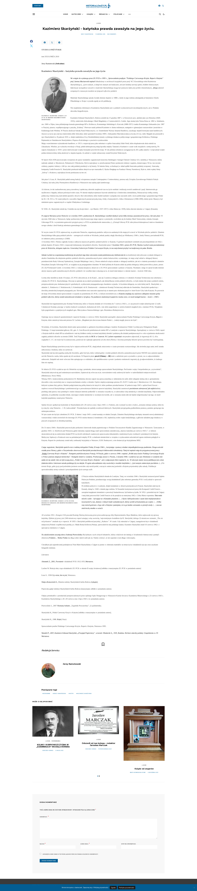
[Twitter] (163, 6)
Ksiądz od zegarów (144, 769)
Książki (90, 14)
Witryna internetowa (128, 844)
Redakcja (103, 14)
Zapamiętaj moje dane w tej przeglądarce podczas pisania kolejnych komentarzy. (70, 854)
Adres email (85, 844)
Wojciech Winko (47, 750)
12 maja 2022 (59, 750)
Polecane (118, 14)
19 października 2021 (105, 749)
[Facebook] (159, 6)
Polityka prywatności (126, 887)
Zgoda (113, 887)
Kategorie (76, 14)
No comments (111, 34)
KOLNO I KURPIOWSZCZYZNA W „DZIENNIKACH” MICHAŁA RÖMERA (53, 746)
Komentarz (43, 816)
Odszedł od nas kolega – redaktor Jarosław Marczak (98, 744)
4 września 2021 (153, 772)
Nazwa (43, 844)
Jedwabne (46, 693)
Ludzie (98, 23)
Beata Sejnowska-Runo (138, 772)
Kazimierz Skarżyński (84, 693)
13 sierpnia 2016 (100, 34)
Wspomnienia (56, 741)
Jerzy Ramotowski (87, 34)
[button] (164, 14)
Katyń (72, 693)
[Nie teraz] (194, 887)
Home (65, 14)
